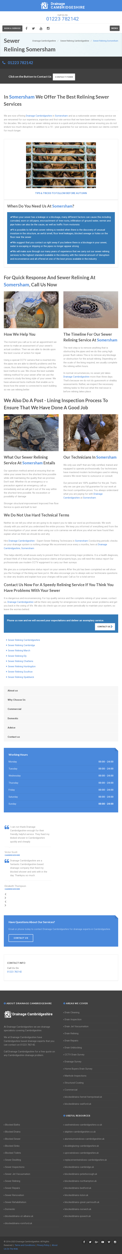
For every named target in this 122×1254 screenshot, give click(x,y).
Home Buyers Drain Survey (78, 1068)
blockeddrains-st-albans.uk (19, 1216)
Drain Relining (71, 1033)
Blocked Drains (12, 1131)
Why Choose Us (16, 699)
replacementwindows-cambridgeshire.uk (86, 1159)
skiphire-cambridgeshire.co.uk (80, 1131)
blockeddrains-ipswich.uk (78, 1216)
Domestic (13, 718)
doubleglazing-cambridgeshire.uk (82, 1145)
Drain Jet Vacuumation (76, 1026)
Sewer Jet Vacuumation (17, 1174)
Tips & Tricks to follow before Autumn (61, 193)
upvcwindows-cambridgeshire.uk (82, 1152)
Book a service (12, 28)
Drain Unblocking (73, 1047)
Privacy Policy (43, 1245)
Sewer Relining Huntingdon (22, 666)
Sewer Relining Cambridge (21, 645)
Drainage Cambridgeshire (32, 1014)
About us (13, 690)
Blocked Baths (12, 1124)
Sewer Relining (12, 1181)
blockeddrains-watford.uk (78, 1103)
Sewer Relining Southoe (20, 671)
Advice (11, 727)
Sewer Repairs (12, 1188)
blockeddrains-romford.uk (18, 1223)
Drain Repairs (71, 1040)
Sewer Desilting (13, 1159)
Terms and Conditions (25, 1245)
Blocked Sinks (12, 1145)
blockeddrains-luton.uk (76, 1195)
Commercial (14, 709)
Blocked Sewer (12, 1138)
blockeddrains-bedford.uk (78, 1188)
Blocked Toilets (13, 1152)
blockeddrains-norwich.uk (78, 1209)
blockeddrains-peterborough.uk (81, 1174)
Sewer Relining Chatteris (20, 661)
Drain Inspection (73, 1019)
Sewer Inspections (14, 1167)
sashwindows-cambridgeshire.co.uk (83, 1124)
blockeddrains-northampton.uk (81, 1181)
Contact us (14, 736)
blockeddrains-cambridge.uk (79, 1167)
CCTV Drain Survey (74, 1054)
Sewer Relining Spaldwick (21, 677)
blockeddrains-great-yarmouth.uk (82, 1202)
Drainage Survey (73, 1061)
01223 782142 (20, 62)
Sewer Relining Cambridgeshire (24, 640)
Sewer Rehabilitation (15, 1202)
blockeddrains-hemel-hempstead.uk (83, 1096)
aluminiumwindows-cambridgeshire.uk (84, 1138)
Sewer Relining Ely (17, 656)
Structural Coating (74, 1082)
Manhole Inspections (75, 1075)
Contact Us (104, 626)
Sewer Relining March (19, 650)
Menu (114, 28)
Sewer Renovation (14, 1195)
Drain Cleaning (72, 1012)
